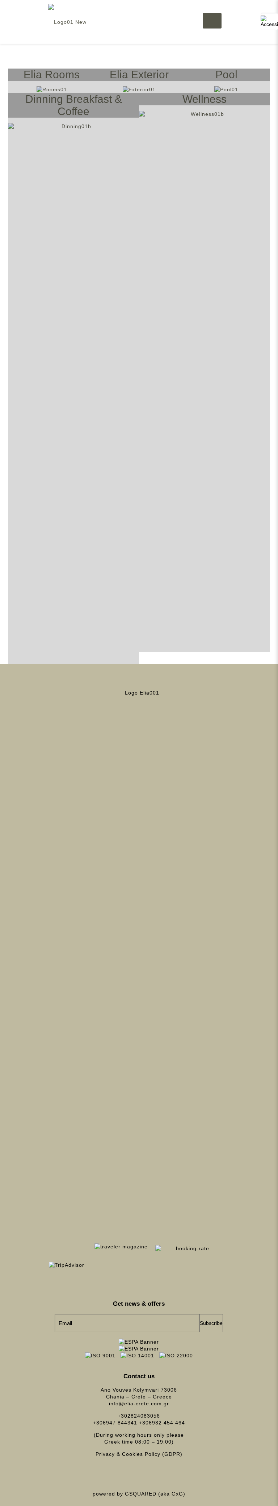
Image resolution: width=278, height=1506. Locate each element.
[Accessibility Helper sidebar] (269, 21)
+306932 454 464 (162, 1423)
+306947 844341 (115, 1423)
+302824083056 (139, 1416)
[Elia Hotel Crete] (67, 21)
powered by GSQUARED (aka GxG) (139, 1494)
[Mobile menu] (209, 22)
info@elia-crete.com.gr (139, 1403)
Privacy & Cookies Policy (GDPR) (139, 1454)
